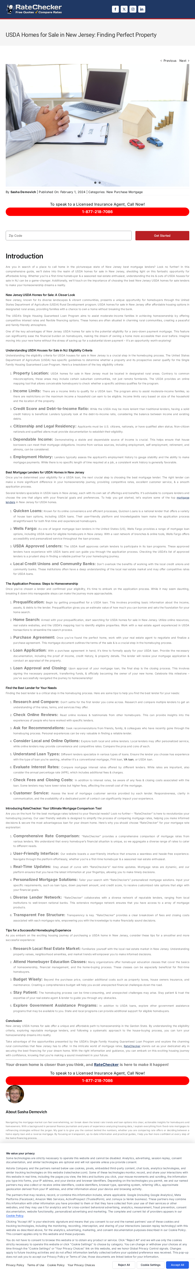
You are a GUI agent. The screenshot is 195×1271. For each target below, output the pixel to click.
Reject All (124, 1264)
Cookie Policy (14, 1215)
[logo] (34, 5)
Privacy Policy (15, 1265)
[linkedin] (141, 9)
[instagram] (132, 9)
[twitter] (124, 9)
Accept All (177, 1264)
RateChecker (132, 1046)
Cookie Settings (151, 1264)
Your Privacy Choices (81, 1265)
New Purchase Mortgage (124, 192)
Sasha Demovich (23, 192)
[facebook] (115, 9)
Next (182, 61)
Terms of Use (35, 1265)
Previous (170, 61)
